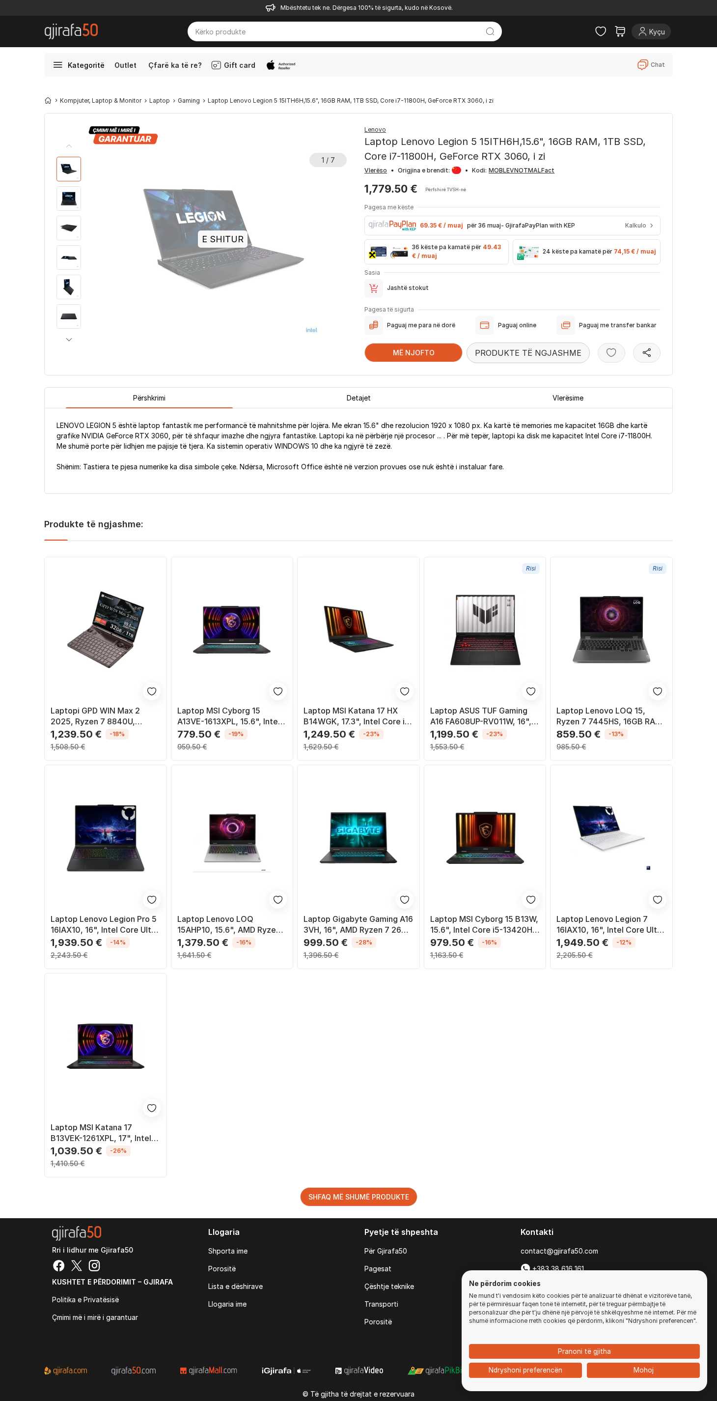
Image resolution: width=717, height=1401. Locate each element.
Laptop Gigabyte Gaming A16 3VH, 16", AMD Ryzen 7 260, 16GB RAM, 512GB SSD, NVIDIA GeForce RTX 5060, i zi (358, 924)
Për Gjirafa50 (385, 1251)
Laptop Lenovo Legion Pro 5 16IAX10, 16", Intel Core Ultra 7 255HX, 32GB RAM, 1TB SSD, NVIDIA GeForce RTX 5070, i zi (105, 924)
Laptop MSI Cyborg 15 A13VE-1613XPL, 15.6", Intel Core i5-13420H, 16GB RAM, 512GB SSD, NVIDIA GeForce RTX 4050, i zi (230, 716)
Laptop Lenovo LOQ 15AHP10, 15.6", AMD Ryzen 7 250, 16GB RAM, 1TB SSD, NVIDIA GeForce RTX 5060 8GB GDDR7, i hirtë (228, 924)
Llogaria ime (227, 1304)
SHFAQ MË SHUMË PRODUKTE (358, 1197)
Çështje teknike (389, 1286)
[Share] (647, 353)
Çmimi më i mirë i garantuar (95, 1317)
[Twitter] (76, 1267)
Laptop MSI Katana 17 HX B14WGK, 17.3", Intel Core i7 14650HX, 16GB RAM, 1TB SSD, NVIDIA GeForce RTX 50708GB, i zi (356, 716)
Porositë (222, 1268)
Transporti (381, 1304)
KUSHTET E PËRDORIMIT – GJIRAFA (112, 1282)
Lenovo (375, 129)
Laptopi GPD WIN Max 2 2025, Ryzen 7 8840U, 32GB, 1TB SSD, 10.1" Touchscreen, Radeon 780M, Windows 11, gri (105, 716)
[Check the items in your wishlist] (600, 31)
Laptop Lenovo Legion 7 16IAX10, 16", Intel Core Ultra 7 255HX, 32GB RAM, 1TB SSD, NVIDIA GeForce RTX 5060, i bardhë (610, 924)
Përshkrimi (149, 398)
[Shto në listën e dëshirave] (611, 353)
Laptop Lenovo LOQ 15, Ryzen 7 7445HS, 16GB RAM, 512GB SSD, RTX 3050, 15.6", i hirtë (611, 716)
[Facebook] (59, 1267)
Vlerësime (567, 398)
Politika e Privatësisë (85, 1299)
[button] (69, 339)
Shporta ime (228, 1251)
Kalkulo (635, 225)
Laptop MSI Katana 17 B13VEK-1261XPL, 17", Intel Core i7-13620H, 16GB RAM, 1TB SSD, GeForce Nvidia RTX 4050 (103, 1133)
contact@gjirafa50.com (559, 1251)
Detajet (359, 398)
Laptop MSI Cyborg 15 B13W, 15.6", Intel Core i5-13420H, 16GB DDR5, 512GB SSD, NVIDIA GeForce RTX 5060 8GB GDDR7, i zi (484, 924)
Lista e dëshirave (235, 1286)
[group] (68, 169)
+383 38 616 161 (557, 1268)
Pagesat (377, 1268)
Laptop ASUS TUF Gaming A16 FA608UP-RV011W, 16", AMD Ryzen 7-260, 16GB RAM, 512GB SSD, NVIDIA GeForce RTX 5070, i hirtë (480, 716)
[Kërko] (490, 31)
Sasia (372, 272)
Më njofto (414, 352)
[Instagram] (94, 1267)
